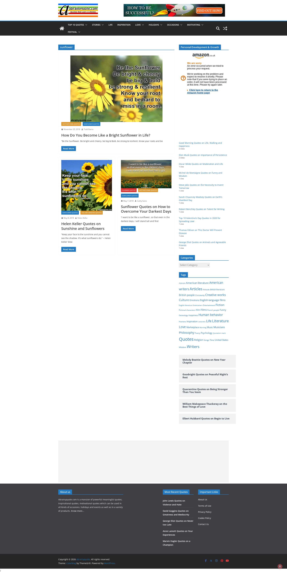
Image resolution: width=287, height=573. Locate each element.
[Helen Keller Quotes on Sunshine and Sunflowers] (86, 185)
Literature (220, 320)
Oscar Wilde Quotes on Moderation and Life (201, 164)
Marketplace (192, 327)
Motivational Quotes (71, 124)
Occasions (173, 24)
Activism (182, 283)
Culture (184, 300)
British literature (217, 289)
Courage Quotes (128, 190)
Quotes (186, 339)
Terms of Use (204, 505)
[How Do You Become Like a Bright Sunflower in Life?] (116, 88)
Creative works (215, 295)
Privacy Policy (204, 511)
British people (187, 295)
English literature (185, 305)
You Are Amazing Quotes (91, 213)
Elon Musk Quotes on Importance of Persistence (203, 155)
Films (204, 309)
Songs (206, 340)
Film (198, 310)
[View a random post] (225, 28)
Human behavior (211, 315)
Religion (198, 340)
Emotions (194, 300)
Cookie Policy (204, 518)
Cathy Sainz (142, 201)
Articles (196, 288)
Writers (193, 346)
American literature (197, 283)
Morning (203, 327)
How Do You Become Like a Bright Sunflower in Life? (105, 135)
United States (221, 339)
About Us (202, 499)
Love (138, 24)
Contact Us (203, 524)
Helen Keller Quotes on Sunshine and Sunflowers (82, 226)
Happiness (193, 315)
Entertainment (209, 305)
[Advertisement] (143, 461)
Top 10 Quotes (76, 24)
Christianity (200, 295)
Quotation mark (219, 333)
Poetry (197, 333)
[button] (85, 25)
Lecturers (202, 321)
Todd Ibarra (88, 129)
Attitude (206, 289)
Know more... (77, 510)
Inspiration (123, 24)
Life (111, 24)
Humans (182, 321)
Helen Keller (82, 218)
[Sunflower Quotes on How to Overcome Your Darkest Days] (146, 174)
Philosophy (186, 332)
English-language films (212, 300)
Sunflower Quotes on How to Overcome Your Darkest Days (146, 209)
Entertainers (197, 305)
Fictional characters (187, 310)
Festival (72, 32)
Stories (96, 24)
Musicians (219, 327)
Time (212, 340)
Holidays (154, 24)
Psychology (206, 332)
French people (213, 310)
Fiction (220, 305)
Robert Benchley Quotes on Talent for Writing (202, 209)
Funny (223, 309)
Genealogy (183, 315)
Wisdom (182, 347)
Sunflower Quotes (91, 124)
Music (210, 327)
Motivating (193, 24)
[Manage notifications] (280, 566)
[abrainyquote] (61, 28)
